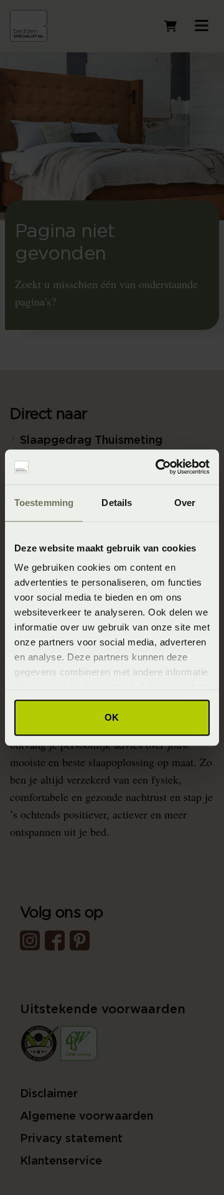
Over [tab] (184, 502)
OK (112, 717)
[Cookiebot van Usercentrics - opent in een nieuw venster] (158, 467)
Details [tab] (116, 502)
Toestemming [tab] (43, 502)
